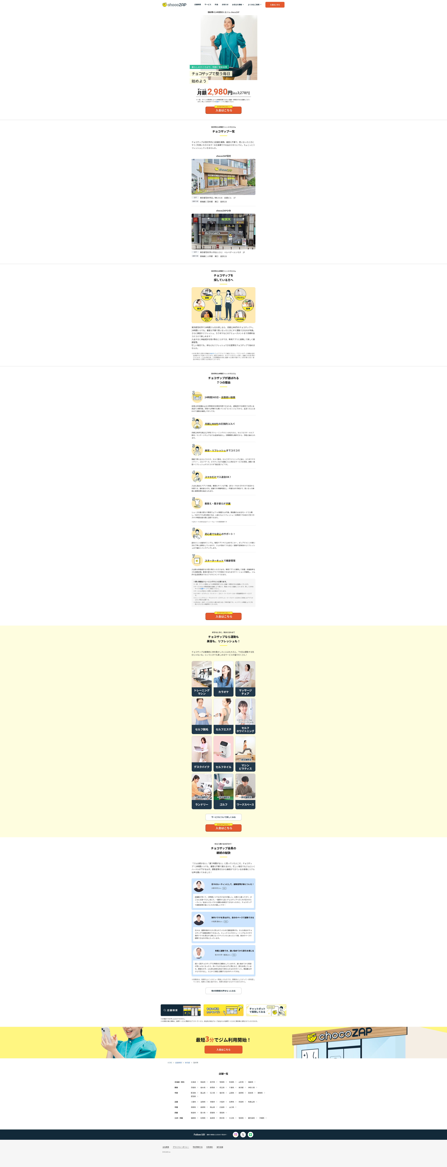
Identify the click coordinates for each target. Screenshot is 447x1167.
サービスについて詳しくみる (223, 817)
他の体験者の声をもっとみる (223, 990)
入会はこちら (223, 1049)
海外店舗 (220, 1147)
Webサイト (213, 353)
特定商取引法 (198, 1147)
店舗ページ (219, 102)
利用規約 (209, 1147)
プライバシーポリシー (181, 1147)
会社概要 (166, 1147)
